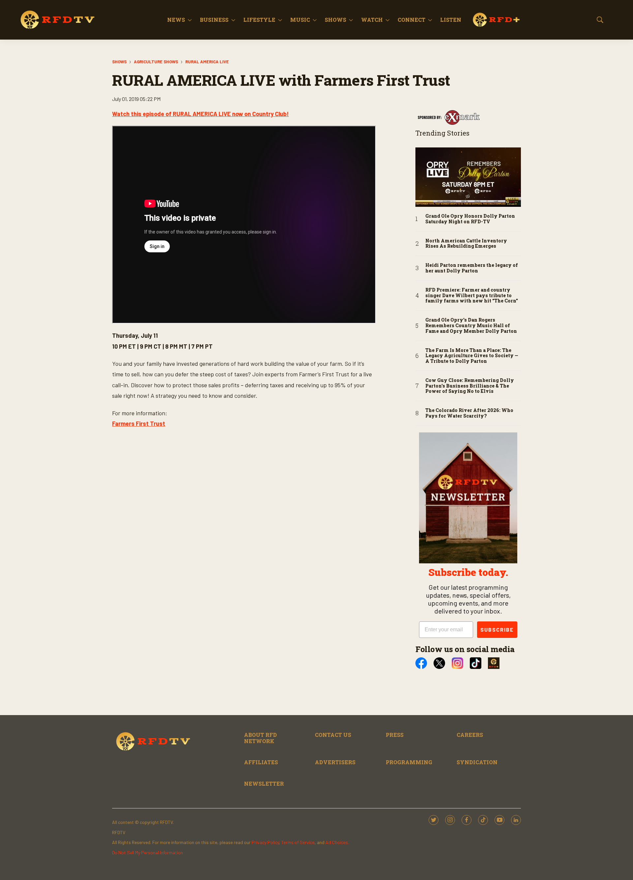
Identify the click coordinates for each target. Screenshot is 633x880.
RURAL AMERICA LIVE (207, 61)
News (176, 19)
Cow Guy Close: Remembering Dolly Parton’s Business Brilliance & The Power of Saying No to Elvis (469, 386)
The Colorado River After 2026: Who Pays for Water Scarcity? (469, 413)
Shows (335, 19)
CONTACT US (333, 735)
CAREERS (470, 735)
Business (214, 19)
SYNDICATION (477, 762)
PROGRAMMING (409, 762)
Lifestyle (259, 19)
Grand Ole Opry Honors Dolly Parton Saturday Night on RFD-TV (470, 219)
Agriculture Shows (156, 61)
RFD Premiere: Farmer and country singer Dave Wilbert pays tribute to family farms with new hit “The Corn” (471, 295)
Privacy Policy (265, 842)
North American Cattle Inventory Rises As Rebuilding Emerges (466, 243)
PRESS (395, 735)
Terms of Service (298, 842)
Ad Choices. (337, 842)
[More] (190, 20)
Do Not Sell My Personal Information (147, 852)
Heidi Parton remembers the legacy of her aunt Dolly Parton (471, 268)
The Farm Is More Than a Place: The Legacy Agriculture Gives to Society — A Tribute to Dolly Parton (471, 356)
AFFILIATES (261, 762)
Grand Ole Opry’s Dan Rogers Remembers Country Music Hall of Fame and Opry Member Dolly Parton (471, 325)
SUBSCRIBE (497, 629)
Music (300, 19)
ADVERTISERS (335, 762)
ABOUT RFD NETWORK (260, 738)
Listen (450, 19)
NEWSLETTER (264, 783)
